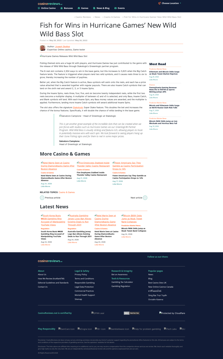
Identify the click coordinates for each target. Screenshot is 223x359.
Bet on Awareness (120, 274)
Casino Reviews (83, 17)
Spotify (183, 262)
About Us (42, 274)
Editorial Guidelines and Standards (53, 282)
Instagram (177, 262)
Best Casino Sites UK (157, 282)
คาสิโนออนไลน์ (154, 291)
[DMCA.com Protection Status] (132, 313)
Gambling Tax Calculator (122, 282)
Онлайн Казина (155, 299)
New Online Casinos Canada (160, 286)
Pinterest (161, 262)
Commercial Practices (84, 291)
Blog (150, 278)
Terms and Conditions (84, 278)
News (97, 17)
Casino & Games (112, 17)
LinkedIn (155, 262)
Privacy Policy (81, 274)
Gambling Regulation (121, 286)
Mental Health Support (85, 295)
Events (121, 8)
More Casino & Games (65, 154)
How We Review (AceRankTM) (51, 278)
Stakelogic (78, 107)
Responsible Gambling (85, 282)
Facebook (172, 262)
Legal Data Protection (84, 286)
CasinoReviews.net (47, 313)
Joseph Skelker (62, 46)
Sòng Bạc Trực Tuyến (157, 295)
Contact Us (42, 286)
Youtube (166, 262)
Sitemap (78, 299)
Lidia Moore (45, 186)
